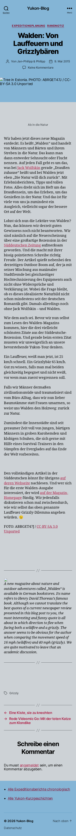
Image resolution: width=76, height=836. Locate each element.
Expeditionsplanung (28, 25)
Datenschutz (13, 828)
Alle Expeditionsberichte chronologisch (39, 789)
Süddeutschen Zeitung (22, 245)
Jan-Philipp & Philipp (31, 61)
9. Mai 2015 (62, 61)
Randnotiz (55, 25)
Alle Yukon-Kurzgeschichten (30, 798)
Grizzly (14, 693)
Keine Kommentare (41, 67)
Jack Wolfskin (28, 168)
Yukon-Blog (38, 8)
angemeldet (29, 765)
